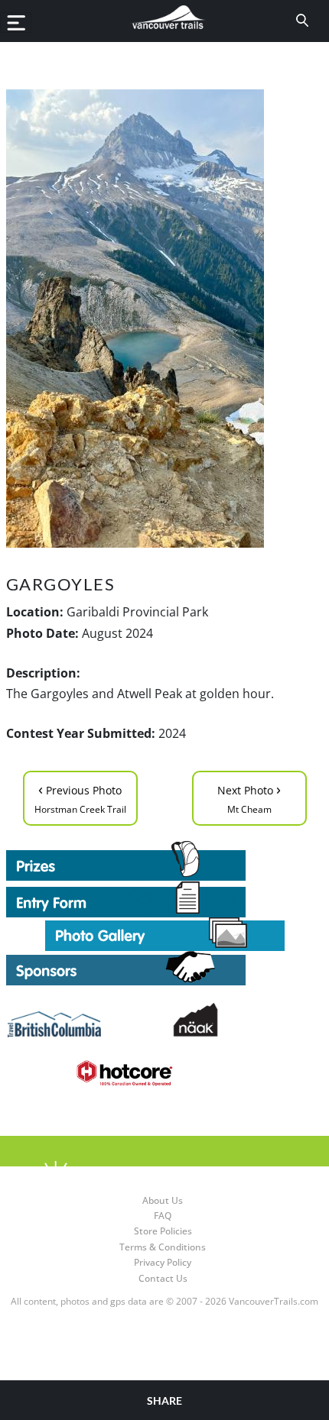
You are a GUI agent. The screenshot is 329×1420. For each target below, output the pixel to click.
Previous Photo (80, 797)
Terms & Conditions (162, 1246)
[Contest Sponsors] (165, 968)
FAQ (162, 1215)
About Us (162, 1200)
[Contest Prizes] (165, 861)
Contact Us (162, 1278)
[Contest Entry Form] (165, 899)
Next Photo (249, 797)
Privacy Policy (162, 1262)
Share (164, 1400)
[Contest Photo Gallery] (165, 933)
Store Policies (163, 1230)
